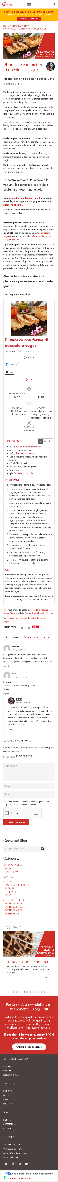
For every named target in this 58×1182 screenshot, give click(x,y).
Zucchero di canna (25, 453)
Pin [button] (30, 379)
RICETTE (7, 1119)
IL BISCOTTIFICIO (11, 1074)
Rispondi (6, 666)
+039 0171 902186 (11, 1157)
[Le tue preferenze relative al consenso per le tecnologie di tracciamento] (5, 1177)
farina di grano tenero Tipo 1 (24, 198)
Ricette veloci (42, 618)
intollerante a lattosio (39, 236)
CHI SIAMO (8, 1066)
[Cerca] (54, 4)
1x (40, 441)
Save (37, 627)
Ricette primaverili (14, 910)
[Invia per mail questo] (22, 628)
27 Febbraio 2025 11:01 (20, 677)
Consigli (8, 876)
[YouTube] (26, 1164)
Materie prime (12, 872)
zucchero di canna (13, 204)
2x (45, 441)
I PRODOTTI (9, 1083)
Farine (8, 868)
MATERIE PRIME (9, 1124)
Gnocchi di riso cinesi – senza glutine (25, 963)
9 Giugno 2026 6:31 (19, 650)
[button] (13, 992)
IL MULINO (7, 1070)
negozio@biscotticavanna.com (15, 1153)
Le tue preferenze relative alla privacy (32, 1173)
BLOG (6, 1112)
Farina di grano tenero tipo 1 (29, 446)
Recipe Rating (9, 756)
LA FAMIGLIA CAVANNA (15, 1058)
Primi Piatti (10, 891)
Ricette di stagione (13, 900)
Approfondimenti (13, 865)
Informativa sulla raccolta (17, 1178)
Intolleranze (13, 618)
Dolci (8, 895)
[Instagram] (13, 1164)
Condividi (13, 364)
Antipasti (9, 888)
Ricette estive (12, 913)
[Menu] (29, 4)
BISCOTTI (7, 1091)
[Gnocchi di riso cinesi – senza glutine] (29, 932)
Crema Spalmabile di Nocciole (39, 613)
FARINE (6, 1095)
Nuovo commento (37, 637)
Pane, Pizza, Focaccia (17, 885)
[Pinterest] (20, 1164)
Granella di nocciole (23, 473)
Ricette (7, 881)
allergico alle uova (12, 239)
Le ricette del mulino (27, 618)
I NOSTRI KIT (8, 1103)
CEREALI (6, 1099)
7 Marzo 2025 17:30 (23, 703)
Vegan (6, 621)
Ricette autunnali (14, 903)
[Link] (7, 4)
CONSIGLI (7, 1128)
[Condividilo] (28, 628)
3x (50, 441)
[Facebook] (6, 1164)
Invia (11, 372)
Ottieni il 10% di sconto (29, 1046)
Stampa (30, 357)
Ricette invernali (14, 907)
